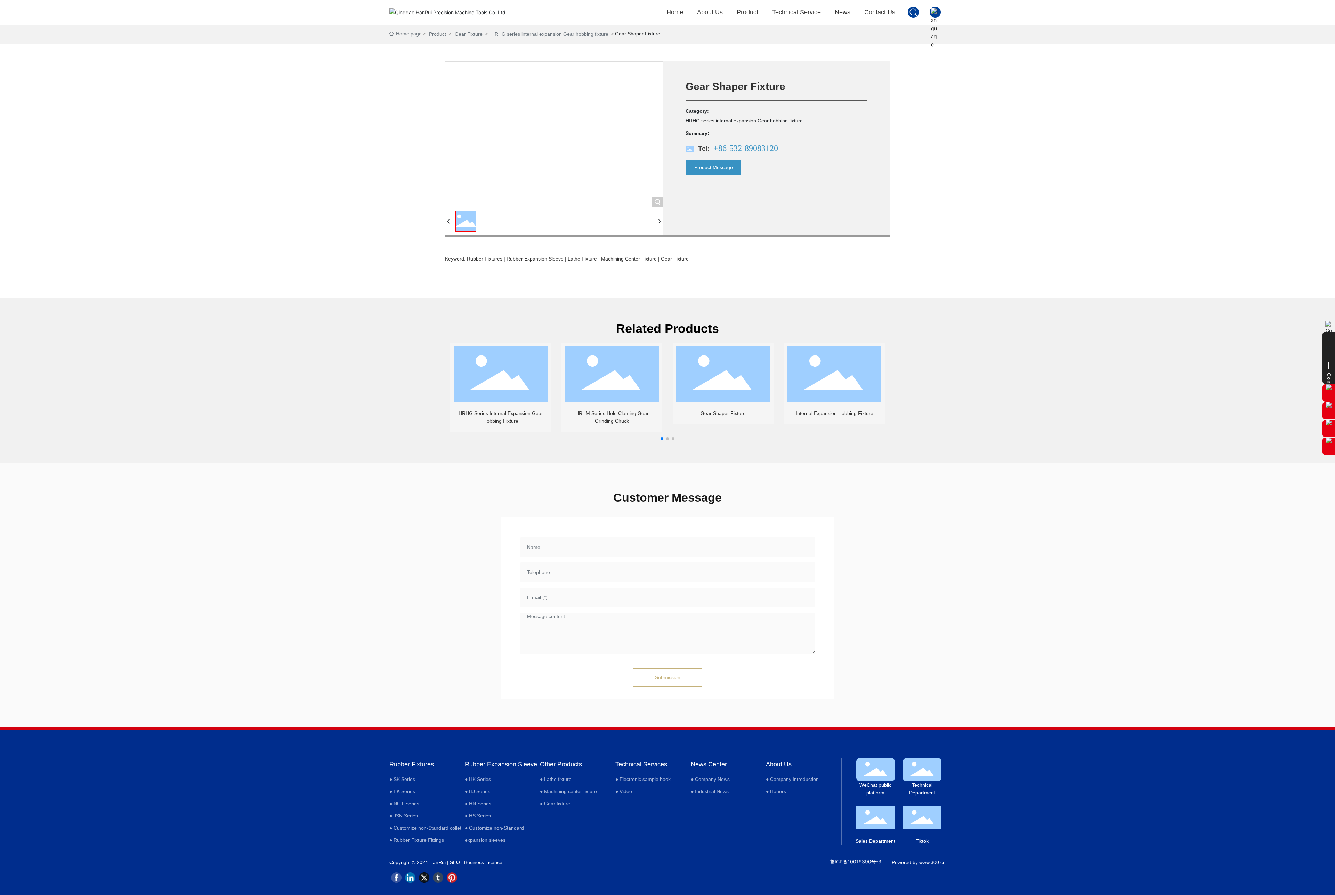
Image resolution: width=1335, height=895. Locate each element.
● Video (623, 791)
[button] (662, 438)
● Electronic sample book (643, 779)
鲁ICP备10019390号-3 (855, 861)
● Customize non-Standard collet (425, 828)
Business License (483, 862)
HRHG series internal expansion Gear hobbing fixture (549, 34)
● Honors (776, 791)
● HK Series (478, 779)
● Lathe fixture (556, 779)
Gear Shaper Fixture (723, 413)
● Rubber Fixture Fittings (416, 840)
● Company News (710, 779)
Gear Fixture (469, 34)
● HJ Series (477, 791)
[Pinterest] (452, 877)
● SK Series (402, 779)
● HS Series (478, 815)
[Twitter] (424, 877)
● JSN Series (403, 815)
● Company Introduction (792, 779)
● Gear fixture (555, 803)
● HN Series (478, 803)
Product (437, 34)
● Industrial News (710, 791)
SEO (455, 862)
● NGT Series (404, 803)
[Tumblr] (438, 877)
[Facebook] (396, 877)
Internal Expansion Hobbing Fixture (834, 413)
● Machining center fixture (568, 791)
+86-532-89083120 (745, 148)
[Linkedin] (410, 877)
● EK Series (402, 791)
